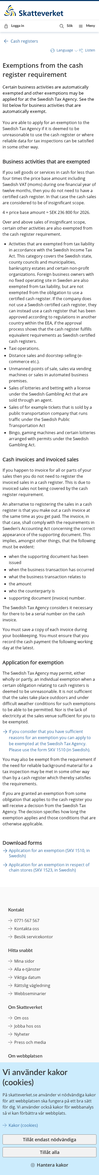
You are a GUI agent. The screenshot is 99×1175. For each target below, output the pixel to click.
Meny (90, 26)
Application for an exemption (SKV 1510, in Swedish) (49, 853)
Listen (90, 50)
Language (65, 50)
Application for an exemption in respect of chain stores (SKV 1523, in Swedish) (49, 867)
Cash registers (24, 41)
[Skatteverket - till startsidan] (34, 10)
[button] (66, 26)
